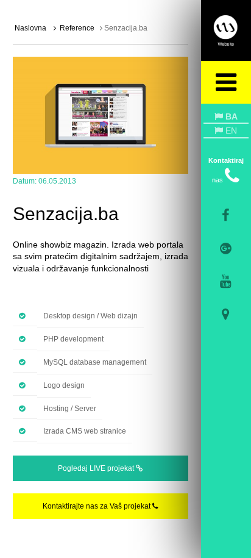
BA (230, 116)
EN (230, 130)
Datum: (25, 181)
